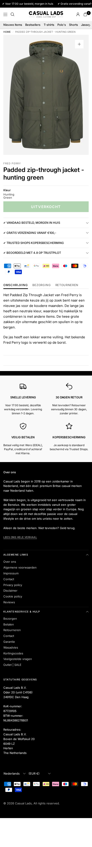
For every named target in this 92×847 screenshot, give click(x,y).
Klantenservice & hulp (21, 611)
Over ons (9, 561)
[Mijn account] (78, 14)
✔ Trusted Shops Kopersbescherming (33, 243)
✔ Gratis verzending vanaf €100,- (29, 233)
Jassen (86, 24)
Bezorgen (10, 618)
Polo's (61, 24)
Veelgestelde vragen (17, 659)
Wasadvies (10, 647)
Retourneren (12, 630)
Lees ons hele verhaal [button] (20, 537)
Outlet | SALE (12, 665)
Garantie (9, 641)
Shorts (73, 24)
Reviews (9, 602)
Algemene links (15, 554)
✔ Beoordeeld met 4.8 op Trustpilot (32, 252)
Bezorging (41, 285)
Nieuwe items (12, 24)
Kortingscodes (13, 653)
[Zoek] (12, 14)
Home (7, 32)
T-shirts (49, 24)
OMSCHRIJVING (15, 285)
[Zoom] (79, 44)
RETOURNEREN (66, 285)
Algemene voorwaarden (20, 567)
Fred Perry (12, 163)
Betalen (8, 624)
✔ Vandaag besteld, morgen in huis (31, 222)
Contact (8, 579)
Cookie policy (12, 596)
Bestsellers (32, 24)
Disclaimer (10, 590)
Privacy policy (12, 585)
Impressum (11, 573)
